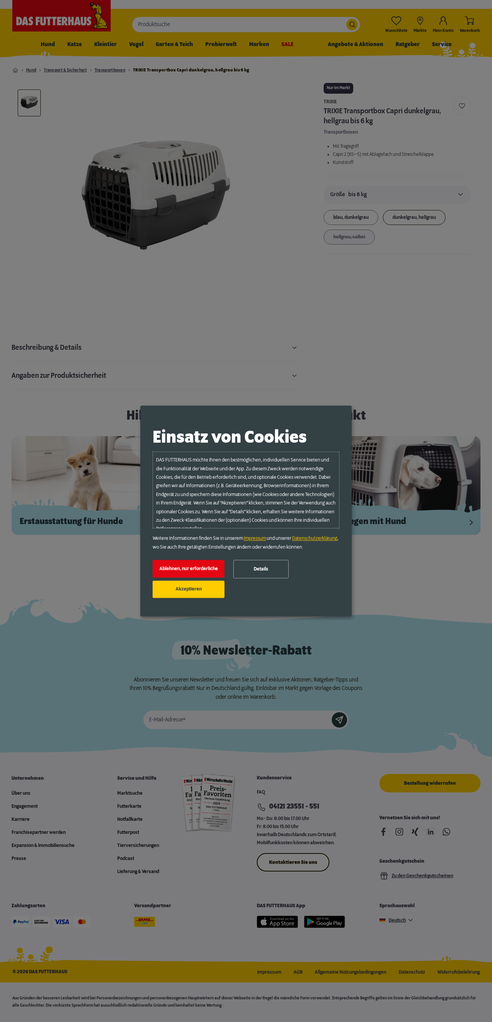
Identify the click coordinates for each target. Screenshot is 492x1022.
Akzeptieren (189, 589)
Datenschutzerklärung (314, 538)
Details (261, 569)
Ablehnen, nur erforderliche (189, 568)
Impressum (255, 538)
